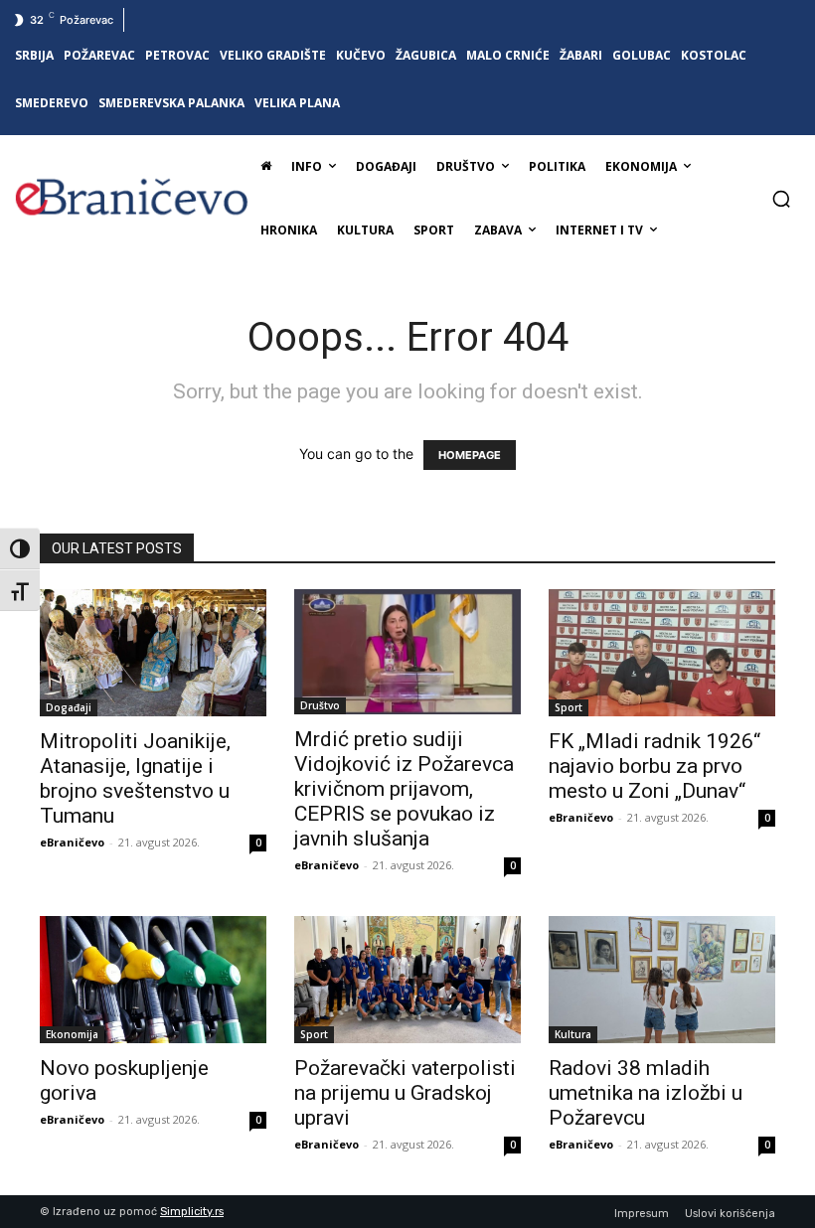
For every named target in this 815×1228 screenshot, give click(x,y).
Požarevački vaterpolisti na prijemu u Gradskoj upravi (405, 1093)
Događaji (68, 707)
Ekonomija (72, 1034)
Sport (568, 707)
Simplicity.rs (192, 1211)
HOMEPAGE (469, 455)
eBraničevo (72, 842)
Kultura (573, 1034)
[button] (781, 199)
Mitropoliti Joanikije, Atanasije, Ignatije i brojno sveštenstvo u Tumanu (135, 778)
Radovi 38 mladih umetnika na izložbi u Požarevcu (645, 1093)
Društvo (320, 705)
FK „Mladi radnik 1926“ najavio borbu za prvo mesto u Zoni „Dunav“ (654, 766)
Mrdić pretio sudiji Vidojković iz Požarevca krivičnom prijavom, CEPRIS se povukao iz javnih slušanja (404, 788)
